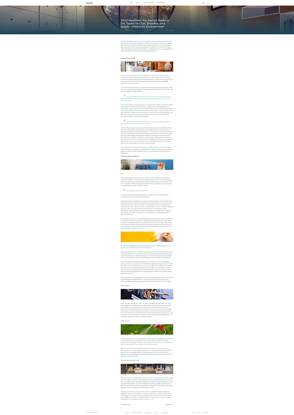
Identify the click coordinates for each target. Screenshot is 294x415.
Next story (169, 404)
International (164, 412)
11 (135, 212)
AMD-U (138, 2)
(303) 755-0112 (204, 412)
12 (170, 257)
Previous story (126, 404)
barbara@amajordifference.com (145, 399)
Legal (127, 412)
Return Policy (148, 412)
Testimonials (160, 2)
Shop (131, 2)
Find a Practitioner (148, 2)
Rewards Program (137, 412)
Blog (156, 412)
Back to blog (125, 9)
